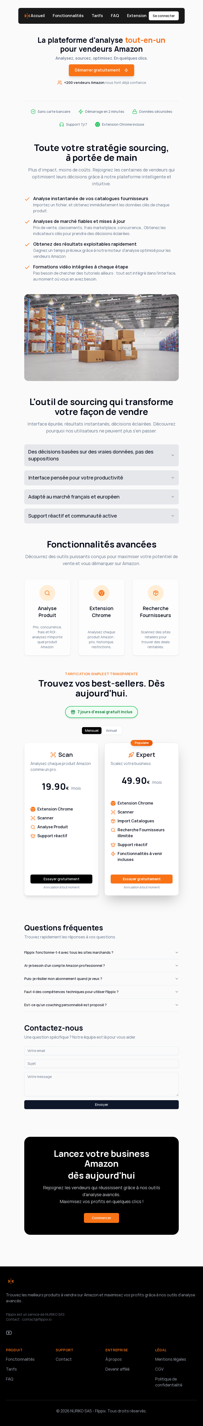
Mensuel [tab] (92, 730)
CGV (159, 1369)
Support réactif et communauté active (72, 516)
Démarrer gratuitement (97, 70)
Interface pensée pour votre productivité (75, 478)
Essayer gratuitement (61, 879)
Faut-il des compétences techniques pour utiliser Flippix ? (71, 992)
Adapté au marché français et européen (74, 497)
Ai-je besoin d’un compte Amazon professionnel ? (64, 965)
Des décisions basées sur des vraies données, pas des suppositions (90, 455)
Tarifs (97, 15)
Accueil (38, 15)
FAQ (115, 15)
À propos (113, 1359)
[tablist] (101, 730)
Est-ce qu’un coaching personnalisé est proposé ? (65, 1005)
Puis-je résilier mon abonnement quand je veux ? (63, 978)
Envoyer (101, 1104)
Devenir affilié (117, 1369)
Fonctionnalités (68, 15)
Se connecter (164, 16)
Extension (137, 15)
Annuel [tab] (111, 730)
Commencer (101, 1218)
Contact (64, 1359)
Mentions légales (170, 1359)
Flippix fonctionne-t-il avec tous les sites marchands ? (68, 952)
